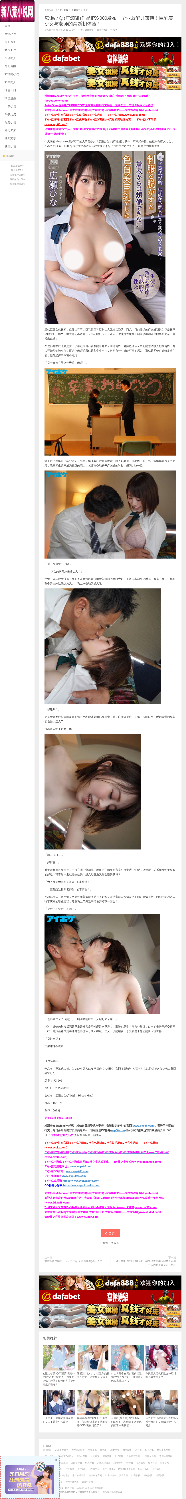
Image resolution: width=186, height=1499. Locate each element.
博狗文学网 (81, 1456)
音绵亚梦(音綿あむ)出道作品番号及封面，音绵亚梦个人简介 (161, 1421)
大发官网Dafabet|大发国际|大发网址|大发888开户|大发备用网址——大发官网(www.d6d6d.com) (103, 1212)
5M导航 (129, 1462)
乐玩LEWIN (143, 1468)
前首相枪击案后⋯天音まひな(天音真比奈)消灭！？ (73, 1261)
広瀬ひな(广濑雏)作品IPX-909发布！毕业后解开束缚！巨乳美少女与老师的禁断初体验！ (109, 20)
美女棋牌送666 (17, 174)
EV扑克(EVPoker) (61, 1118)
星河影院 (47, 1449)
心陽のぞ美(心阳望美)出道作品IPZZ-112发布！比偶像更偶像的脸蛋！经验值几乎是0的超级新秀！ (59, 1378)
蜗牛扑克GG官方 (65, 1456)
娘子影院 (160, 1475)
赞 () (112, 1233)
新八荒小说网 (17, 11)
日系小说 (10, 106)
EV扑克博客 (63, 1475)
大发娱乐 (82, 1468)
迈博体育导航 (165, 1456)
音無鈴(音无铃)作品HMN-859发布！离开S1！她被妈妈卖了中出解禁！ (126, 1421)
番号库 (103, 1449)
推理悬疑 (10, 98)
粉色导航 (149, 1449)
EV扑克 (138, 1449)
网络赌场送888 (17, 179)
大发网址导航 (149, 1456)
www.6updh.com (87, 1217)
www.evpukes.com (74, 1176)
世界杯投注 (110, 1475)
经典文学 (10, 138)
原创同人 (10, 58)
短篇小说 (10, 122)
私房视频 (140, 1462)
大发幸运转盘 (78, 1449)
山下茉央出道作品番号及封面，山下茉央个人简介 (58, 1419)
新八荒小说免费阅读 (112, 1491)
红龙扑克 (95, 1456)
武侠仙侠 (10, 50)
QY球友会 (94, 1468)
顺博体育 (152, 1462)
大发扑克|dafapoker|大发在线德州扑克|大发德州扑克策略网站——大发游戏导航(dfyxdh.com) (101, 110)
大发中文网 (87, 1481)
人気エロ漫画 (103, 1462)
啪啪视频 (127, 1449)
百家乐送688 (17, 165)
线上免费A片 (17, 170)
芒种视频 (70, 1468)
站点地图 (80, 1488)
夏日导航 (123, 1475)
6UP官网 (119, 1456)
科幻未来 (10, 130)
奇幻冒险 (10, 66)
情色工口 (10, 90)
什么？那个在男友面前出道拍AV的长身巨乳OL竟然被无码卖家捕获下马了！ (127, 1376)
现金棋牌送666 (17, 183)
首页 (7, 26)
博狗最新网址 (163, 1449)
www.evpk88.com (81, 1166)
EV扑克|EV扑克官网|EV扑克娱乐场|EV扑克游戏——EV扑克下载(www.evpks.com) (95, 115)
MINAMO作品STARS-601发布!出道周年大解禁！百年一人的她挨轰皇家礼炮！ (146, 1262)
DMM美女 (114, 1449)
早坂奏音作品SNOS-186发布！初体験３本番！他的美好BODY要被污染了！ (92, 1421)
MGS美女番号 (61, 1449)
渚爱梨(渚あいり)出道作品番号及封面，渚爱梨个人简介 (93, 1375)
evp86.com (118, 1130)
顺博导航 (118, 1462)
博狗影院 (148, 1475)
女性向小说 (12, 74)
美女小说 (92, 1449)
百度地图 (99, 1488)
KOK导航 (89, 1462)
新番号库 (107, 1456)
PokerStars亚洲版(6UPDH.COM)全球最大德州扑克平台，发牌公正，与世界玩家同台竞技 (99, 105)
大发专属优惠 (72, 1481)
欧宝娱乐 (63, 1462)
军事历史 (10, 114)
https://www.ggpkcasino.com (81, 1185)
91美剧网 (135, 1475)
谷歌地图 (89, 1488)
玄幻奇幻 (10, 42)
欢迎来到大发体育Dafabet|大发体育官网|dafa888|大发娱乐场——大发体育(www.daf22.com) (101, 1207)
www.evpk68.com (77, 1171)
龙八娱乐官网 (95, 1475)
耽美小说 (10, 146)
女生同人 (10, 82)
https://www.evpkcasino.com (80, 1181)
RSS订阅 (9, 155)
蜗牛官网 (164, 1462)
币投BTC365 (108, 1468)
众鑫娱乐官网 (133, 1456)
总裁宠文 (76, 9)
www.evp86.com (143, 1125)
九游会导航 (76, 1462)
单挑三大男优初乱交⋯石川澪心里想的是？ (160, 1375)
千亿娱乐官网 (79, 1475)
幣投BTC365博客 (126, 1468)
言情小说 (10, 34)
